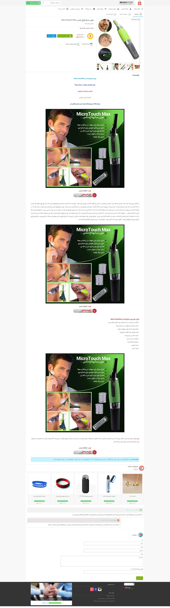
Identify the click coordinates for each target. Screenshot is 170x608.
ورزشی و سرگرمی (74, 9)
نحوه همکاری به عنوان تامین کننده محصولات (104, 601)
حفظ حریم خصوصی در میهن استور (106, 598)
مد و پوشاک (88, 9)
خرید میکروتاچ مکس (87, 459)
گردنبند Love (132, 496)
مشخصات (136, 14)
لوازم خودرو (100, 9)
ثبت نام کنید (45, 603)
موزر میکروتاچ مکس (59, 459)
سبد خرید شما (33, 3)
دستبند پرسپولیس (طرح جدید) (62, 496)
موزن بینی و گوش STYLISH (85, 496)
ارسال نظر (139, 578)
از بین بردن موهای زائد (100, 459)
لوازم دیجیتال (112, 9)
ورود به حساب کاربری (55, 603)
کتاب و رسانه (61, 9)
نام (142, 540)
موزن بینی (117, 459)
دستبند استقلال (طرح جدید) (39, 496)
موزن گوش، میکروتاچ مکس (73, 459)
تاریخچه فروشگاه (110, 596)
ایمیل (142, 547)
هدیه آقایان (110, 459)
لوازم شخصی (124, 9)
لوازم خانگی (137, 9)
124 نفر (50, 36)
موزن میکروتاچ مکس (126, 459)
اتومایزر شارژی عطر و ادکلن (109, 496)
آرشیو (135, 469)
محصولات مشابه (123, 14)
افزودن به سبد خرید (63, 36)
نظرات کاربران (109, 14)
